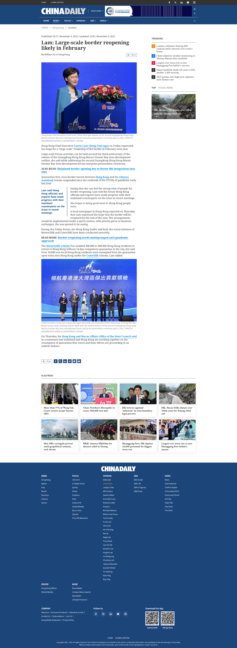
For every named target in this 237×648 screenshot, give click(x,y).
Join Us (69, 616)
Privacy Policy (68, 620)
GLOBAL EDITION (57, 2)
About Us (45, 612)
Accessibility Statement (50, 620)
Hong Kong (58, 28)
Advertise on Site (76, 612)
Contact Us (45, 616)
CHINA (43, 2)
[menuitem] (96, 11)
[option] (174, 106)
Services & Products (59, 612)
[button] (154, 116)
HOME (46, 20)
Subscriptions (58, 616)
